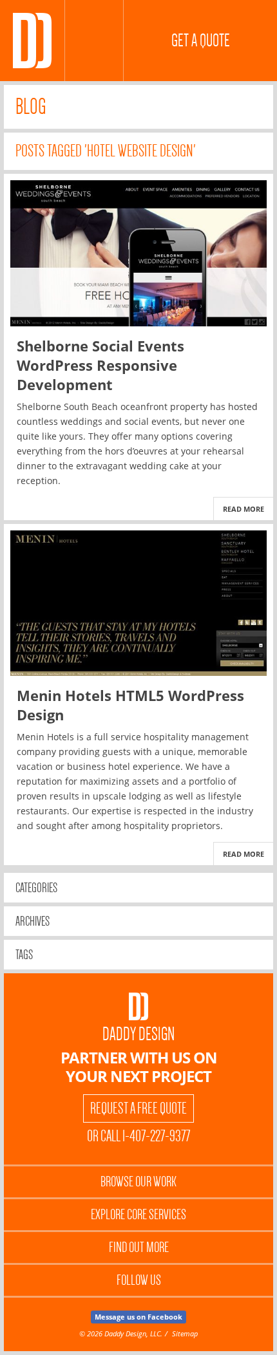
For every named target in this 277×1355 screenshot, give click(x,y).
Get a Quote (200, 40)
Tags (24, 955)
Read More (243, 509)
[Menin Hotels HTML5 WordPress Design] (138, 603)
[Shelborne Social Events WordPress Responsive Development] (138, 253)
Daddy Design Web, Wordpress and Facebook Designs (32, 40)
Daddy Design (138, 1034)
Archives (32, 921)
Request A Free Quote (138, 1108)
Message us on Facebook (138, 1317)
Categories (36, 888)
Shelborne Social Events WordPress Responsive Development (100, 365)
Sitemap (185, 1333)
